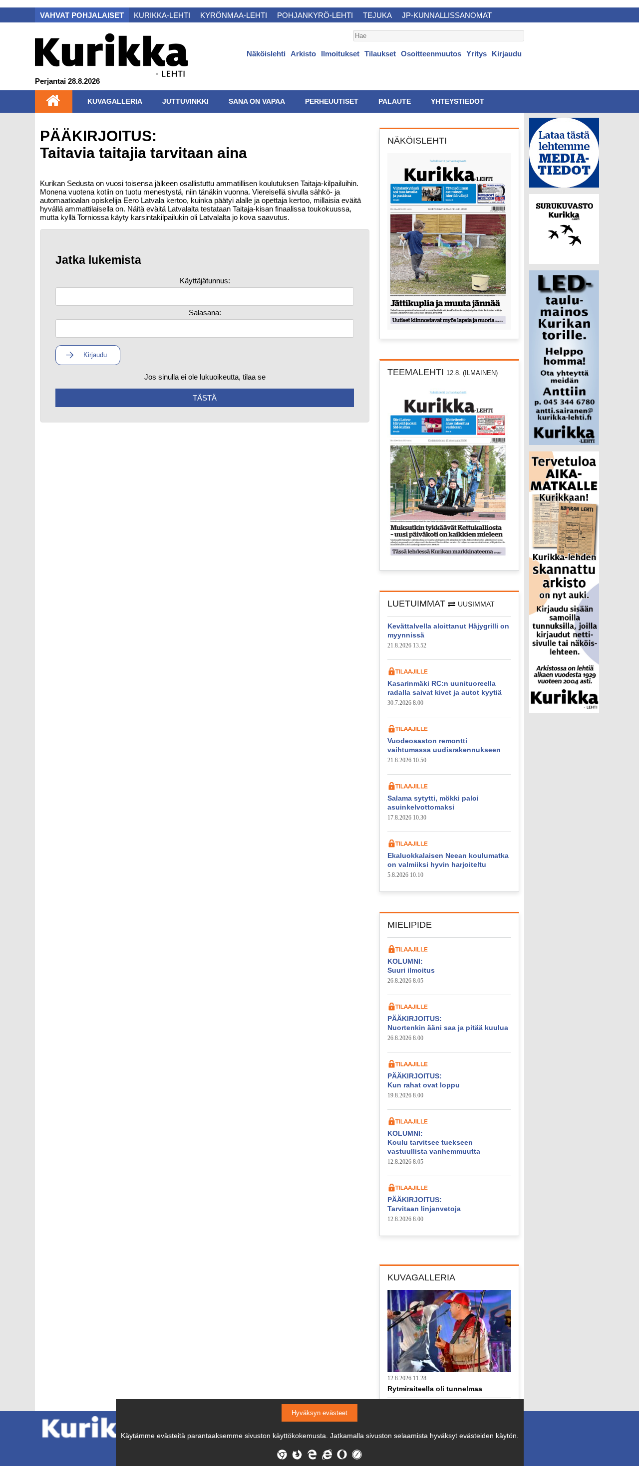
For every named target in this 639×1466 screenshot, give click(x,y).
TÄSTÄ (205, 398)
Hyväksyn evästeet (319, 1413)
